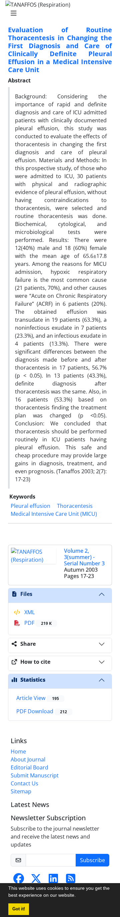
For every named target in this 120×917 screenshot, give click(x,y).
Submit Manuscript (35, 775)
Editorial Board (29, 767)
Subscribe (92, 860)
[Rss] (71, 880)
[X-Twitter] (36, 880)
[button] (78, 896)
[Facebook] (19, 880)
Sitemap (21, 791)
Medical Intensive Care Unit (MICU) (54, 513)
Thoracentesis (75, 506)
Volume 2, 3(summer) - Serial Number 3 (84, 557)
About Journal (28, 759)
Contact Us (24, 783)
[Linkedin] (53, 880)
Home (18, 751)
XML (29, 612)
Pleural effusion (30, 506)
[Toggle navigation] (58, 13)
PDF (37, 623)
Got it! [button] (18, 909)
